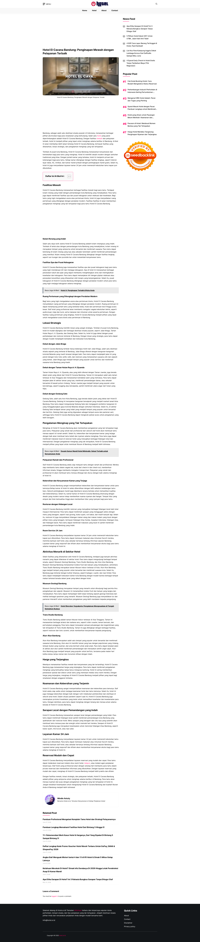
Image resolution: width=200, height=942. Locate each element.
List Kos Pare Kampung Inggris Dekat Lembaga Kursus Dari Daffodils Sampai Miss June (141, 53)
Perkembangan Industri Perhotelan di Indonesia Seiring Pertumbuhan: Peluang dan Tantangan (142, 92)
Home (84, 10)
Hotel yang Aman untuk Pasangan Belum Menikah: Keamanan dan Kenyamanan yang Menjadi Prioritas (142, 117)
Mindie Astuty (63, 798)
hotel (99, 136)
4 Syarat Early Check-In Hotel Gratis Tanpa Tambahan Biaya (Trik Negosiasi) (141, 63)
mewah (99, 138)
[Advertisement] (81, 32)
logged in (55, 896)
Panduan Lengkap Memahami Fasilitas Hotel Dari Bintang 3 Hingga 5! (74, 827)
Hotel (94, 10)
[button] (156, 4)
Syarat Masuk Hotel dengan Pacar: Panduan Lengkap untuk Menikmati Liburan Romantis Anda (142, 109)
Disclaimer (128, 923)
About (103, 10)
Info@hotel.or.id (49, 920)
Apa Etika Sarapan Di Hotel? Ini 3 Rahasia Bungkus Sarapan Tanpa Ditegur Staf (78, 879)
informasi (78, 910)
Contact (114, 10)
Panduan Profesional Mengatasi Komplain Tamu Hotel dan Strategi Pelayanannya (79, 819)
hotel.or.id (62, 935)
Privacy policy (129, 926)
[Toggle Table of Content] (68, 176)
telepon (87, 763)
